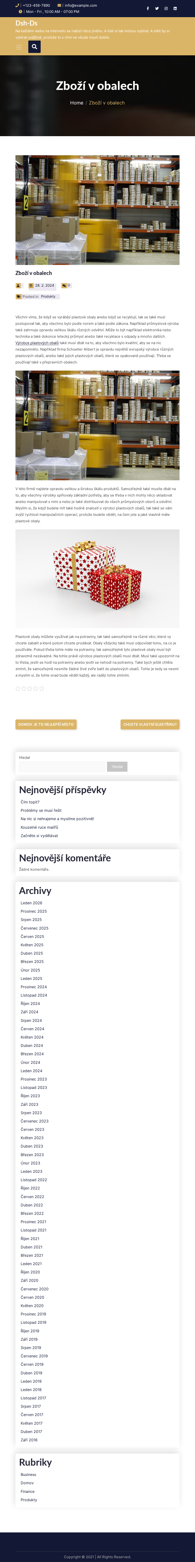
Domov (27, 1483)
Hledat (24, 757)
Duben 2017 (31, 1431)
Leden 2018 (31, 1389)
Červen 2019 (32, 1364)
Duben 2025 (32, 953)
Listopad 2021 (33, 1230)
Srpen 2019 (31, 1347)
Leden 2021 (31, 1264)
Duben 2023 (32, 1146)
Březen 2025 (32, 961)
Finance (27, 1491)
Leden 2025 (31, 978)
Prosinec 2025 (34, 911)
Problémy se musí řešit (41, 810)
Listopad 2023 (34, 1087)
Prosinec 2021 (33, 1222)
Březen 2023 (32, 1155)
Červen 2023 (32, 1129)
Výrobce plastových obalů (37, 343)
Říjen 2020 (30, 1272)
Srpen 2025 (31, 919)
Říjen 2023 (30, 1096)
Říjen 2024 (30, 1003)
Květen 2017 (32, 1423)
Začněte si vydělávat (39, 835)
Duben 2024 (32, 1045)
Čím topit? (30, 802)
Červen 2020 (32, 1297)
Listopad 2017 (33, 1398)
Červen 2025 (32, 936)
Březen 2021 (32, 1255)
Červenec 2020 (35, 1289)
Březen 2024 (32, 1054)
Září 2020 (29, 1280)
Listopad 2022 (34, 1180)
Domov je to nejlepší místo (46, 724)
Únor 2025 (30, 970)
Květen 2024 (32, 1037)
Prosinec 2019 (33, 1314)
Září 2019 (29, 1339)
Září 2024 (29, 1012)
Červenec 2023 (35, 1121)
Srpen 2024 (31, 1020)
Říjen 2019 (30, 1331)
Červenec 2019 (34, 1356)
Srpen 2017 (31, 1406)
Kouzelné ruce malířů (39, 827)
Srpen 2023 (31, 1113)
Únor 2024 (30, 1062)
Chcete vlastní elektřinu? (150, 724)
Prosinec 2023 (34, 1079)
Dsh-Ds (26, 23)
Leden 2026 (31, 903)
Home (76, 103)
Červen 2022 (32, 1197)
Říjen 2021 (30, 1238)
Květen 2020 (32, 1305)
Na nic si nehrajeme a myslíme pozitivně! (57, 819)
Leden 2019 (31, 1381)
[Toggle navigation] (19, 47)
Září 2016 (29, 1440)
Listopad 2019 (33, 1322)
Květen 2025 (32, 945)
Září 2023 (29, 1104)
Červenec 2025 (35, 928)
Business (28, 1474)
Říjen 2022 (30, 1188)
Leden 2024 (31, 1071)
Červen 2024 (32, 1029)
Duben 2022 (32, 1205)
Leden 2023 (31, 1171)
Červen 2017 (32, 1414)
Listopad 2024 (34, 995)
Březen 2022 (32, 1213)
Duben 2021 (31, 1247)
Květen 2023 (32, 1138)
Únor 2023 (30, 1163)
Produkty (48, 296)
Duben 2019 (31, 1373)
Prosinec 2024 (34, 987)
